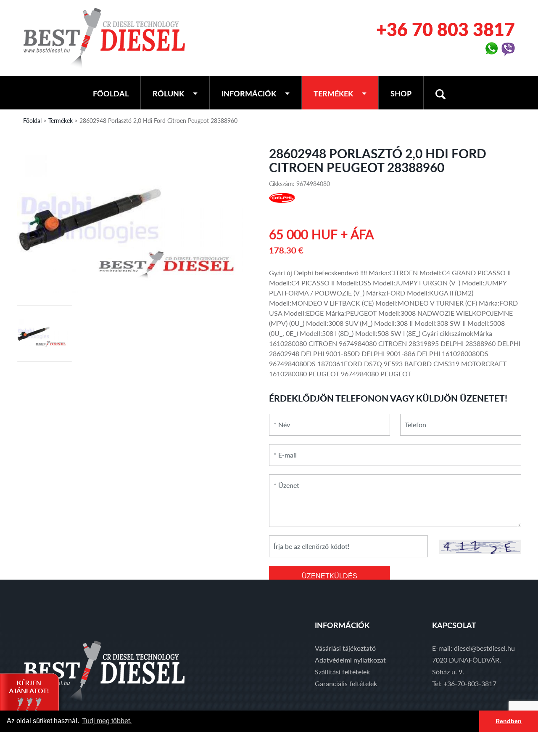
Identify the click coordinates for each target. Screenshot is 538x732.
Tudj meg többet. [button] (107, 720)
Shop (400, 93)
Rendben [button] (509, 721)
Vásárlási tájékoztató (345, 648)
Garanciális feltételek (346, 683)
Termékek (333, 93)
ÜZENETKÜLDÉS (329, 576)
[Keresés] (440, 92)
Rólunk (168, 93)
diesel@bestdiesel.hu (484, 648)
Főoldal (111, 93)
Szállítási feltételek (342, 672)
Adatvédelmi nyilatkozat (350, 660)
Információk (249, 93)
